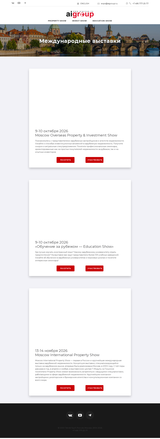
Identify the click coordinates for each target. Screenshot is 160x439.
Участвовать (95, 160)
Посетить (65, 160)
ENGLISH (84, 3)
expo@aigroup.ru (109, 3)
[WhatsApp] (127, 3)
